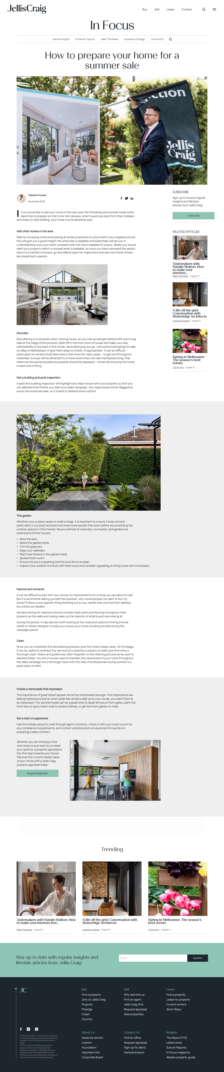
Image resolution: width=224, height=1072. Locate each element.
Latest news (174, 1042)
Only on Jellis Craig (94, 999)
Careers (87, 1042)
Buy (144, 9)
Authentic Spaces (181, 320)
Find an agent (132, 999)
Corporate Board (92, 1057)
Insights (171, 1032)
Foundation (89, 1047)
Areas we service (92, 1037)
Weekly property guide (180, 1057)
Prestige (87, 1009)
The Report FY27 (176, 1037)
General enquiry (134, 1052)
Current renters (176, 1004)
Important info (91, 1052)
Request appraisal (135, 1009)
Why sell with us (134, 994)
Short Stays (173, 1009)
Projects (87, 1004)
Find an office (132, 1037)
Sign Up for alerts (135, 1047)
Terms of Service (48, 1040)
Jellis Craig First (133, 1004)
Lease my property (178, 999)
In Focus (112, 25)
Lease (170, 9)
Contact (186, 9)
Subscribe (193, 215)
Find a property (91, 994)
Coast (85, 1014)
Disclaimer (53, 1035)
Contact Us (132, 1032)
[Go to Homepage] (27, 9)
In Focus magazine (178, 1052)
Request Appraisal (37, 773)
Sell (157, 9)
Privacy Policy (42, 1035)
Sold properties (134, 1014)
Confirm (197, 958)
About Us (88, 1032)
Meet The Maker (180, 275)
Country (87, 1019)
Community (178, 367)
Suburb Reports (176, 1047)
